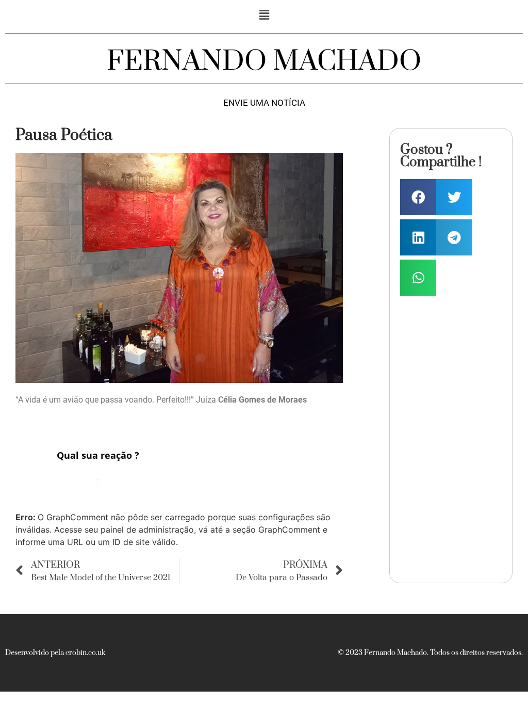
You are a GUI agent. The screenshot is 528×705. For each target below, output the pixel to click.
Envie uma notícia (264, 103)
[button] (264, 14)
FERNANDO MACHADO (264, 61)
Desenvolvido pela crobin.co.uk (55, 653)
